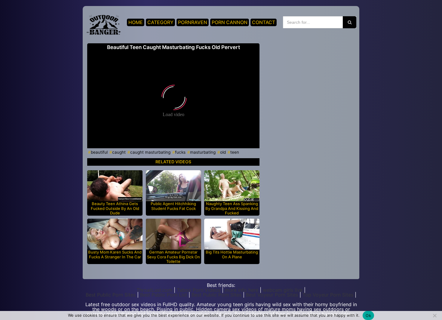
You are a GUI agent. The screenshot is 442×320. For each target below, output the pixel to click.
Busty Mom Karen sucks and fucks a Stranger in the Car (115, 254)
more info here (241, 290)
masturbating (203, 152)
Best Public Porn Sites (111, 295)
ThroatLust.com (154, 290)
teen (234, 152)
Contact (263, 22)
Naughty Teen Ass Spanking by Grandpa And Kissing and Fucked (231, 208)
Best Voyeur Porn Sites (272, 295)
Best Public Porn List (163, 295)
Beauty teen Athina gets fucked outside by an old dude (115, 208)
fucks (180, 152)
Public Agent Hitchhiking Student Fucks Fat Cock (173, 206)
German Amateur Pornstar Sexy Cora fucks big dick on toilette (173, 257)
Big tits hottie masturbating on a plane (232, 254)
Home (135, 22)
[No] (434, 315)
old (223, 152)
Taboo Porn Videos (198, 290)
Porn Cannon (229, 22)
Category (160, 22)
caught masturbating (150, 152)
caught (119, 152)
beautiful (99, 152)
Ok (368, 315)
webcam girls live (282, 290)
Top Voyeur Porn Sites (327, 295)
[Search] (349, 22)
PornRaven (192, 22)
